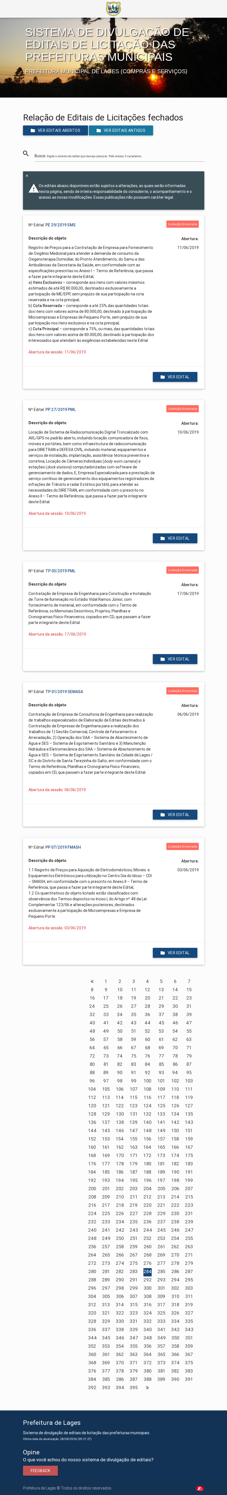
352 (92, 1346)
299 (134, 1288)
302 (175, 1288)
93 (161, 1072)
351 (189, 1338)
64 (92, 1048)
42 (120, 1023)
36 (147, 1014)
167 (189, 1147)
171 (134, 1155)
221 (161, 1205)
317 (161, 1305)
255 (189, 1238)
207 (189, 1188)
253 (161, 1238)
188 (147, 1172)
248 (92, 1238)
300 (147, 1288)
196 (147, 1180)
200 (92, 1188)
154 (120, 1139)
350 (175, 1338)
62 (175, 1039)
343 (189, 1329)
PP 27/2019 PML (60, 409)
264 (92, 1255)
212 (147, 1197)
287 (189, 1271)
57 (106, 1039)
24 (92, 1006)
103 (189, 1081)
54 (175, 1031)
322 (120, 1313)
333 (161, 1321)
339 (134, 1329)
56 (92, 1039)
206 (175, 1188)
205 (161, 1188)
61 (161, 1039)
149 (161, 1130)
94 (175, 1072)
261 (161, 1247)
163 (134, 1147)
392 (92, 1387)
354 (120, 1346)
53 (161, 1031)
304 (92, 1296)
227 (134, 1213)
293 (161, 1280)
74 (120, 1056)
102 (175, 1081)
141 (161, 1122)
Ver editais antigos (124, 130)
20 (147, 998)
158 (175, 1139)
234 (120, 1222)
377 (106, 1371)
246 (175, 1230)
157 (161, 1139)
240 (92, 1230)
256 (92, 1247)
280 (92, 1271)
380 (147, 1371)
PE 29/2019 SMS (60, 224)
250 (120, 1238)
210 (120, 1197)
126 (175, 1106)
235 (134, 1222)
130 (120, 1114)
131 (134, 1114)
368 (92, 1363)
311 (189, 1296)
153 (106, 1139)
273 (106, 1263)
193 (106, 1180)
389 (161, 1379)
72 (92, 1056)
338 (120, 1329)
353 (106, 1346)
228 (147, 1213)
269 (161, 1255)
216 (92, 1205)
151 (189, 1130)
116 (147, 1097)
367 (189, 1354)
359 (189, 1346)
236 (147, 1222)
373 (161, 1363)
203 (134, 1188)
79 (189, 1056)
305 (106, 1296)
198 (175, 1180)
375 (189, 1363)
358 (175, 1346)
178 (120, 1164)
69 (161, 1048)
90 (119, 1072)
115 (133, 1097)
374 (175, 1363)
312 (92, 1305)
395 (134, 1387)
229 (161, 1213)
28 (147, 1006)
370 (120, 1363)
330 (120, 1321)
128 (92, 1114)
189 (161, 1172)
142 (175, 1122)
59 (133, 1039)
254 (175, 1238)
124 (147, 1106)
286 (175, 1271)
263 (189, 1247)
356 (147, 1346)
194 (120, 1180)
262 (175, 1247)
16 (92, 998)
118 (175, 1097)
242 (120, 1230)
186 (119, 1172)
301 (161, 1288)
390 (175, 1379)
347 (134, 1338)
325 (161, 1313)
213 (161, 1197)
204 (147, 1188)
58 (119, 1039)
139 (134, 1122)
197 (161, 1180)
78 (175, 1056)
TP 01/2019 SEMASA (64, 691)
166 (175, 1147)
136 (92, 1122)
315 (134, 1305)
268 (147, 1255)
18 (119, 998)
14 (175, 990)
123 (134, 1106)
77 (161, 1056)
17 (106, 998)
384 (92, 1379)
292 (147, 1280)
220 (147, 1205)
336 (92, 1329)
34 (120, 1014)
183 (189, 1164)
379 (134, 1371)
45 (161, 1023)
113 (106, 1097)
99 (133, 1081)
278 (175, 1263)
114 (120, 1097)
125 (161, 1106)
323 (134, 1313)
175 (189, 1155)
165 (161, 1147)
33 (106, 1014)
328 (92, 1321)
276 (147, 1263)
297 (106, 1288)
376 (92, 1371)
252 (147, 1238)
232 (92, 1222)
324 (147, 1313)
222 (175, 1205)
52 (147, 1031)
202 (120, 1188)
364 (147, 1354)
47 (189, 1023)
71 (189, 1048)
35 (133, 1014)
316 (147, 1305)
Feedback (40, 1470)
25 (106, 1006)
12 (147, 990)
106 (119, 1089)
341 (161, 1329)
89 (106, 1072)
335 (189, 1321)
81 (106, 1064)
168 (92, 1155)
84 (147, 1064)
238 (175, 1222)
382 (175, 1371)
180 (147, 1164)
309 (161, 1296)
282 (120, 1271)
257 (106, 1247)
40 (92, 1023)
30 (175, 1006)
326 (175, 1313)
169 (106, 1155)
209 (106, 1197)
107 (134, 1089)
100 (147, 1081)
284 (147, 1271)
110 (175, 1089)
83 (133, 1064)
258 (120, 1247)
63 (189, 1039)
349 (161, 1338)
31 (189, 1006)
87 (189, 1064)
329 (106, 1321)
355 (134, 1346)
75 (133, 1056)
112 (92, 1097)
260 (147, 1247)
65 (106, 1048)
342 (175, 1329)
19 (133, 998)
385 (106, 1379)
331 (134, 1321)
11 (133, 990)
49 (106, 1031)
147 (134, 1130)
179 (134, 1164)
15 (189, 990)
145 (106, 1130)
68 (147, 1048)
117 (161, 1097)
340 (147, 1329)
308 (147, 1296)
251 (134, 1238)
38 (175, 1014)
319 (189, 1305)
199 (189, 1180)
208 (92, 1197)
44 (148, 1023)
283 (134, 1271)
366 (175, 1354)
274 (120, 1263)
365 (161, 1354)
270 (175, 1255)
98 (119, 1081)
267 (134, 1255)
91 (133, 1072)
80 (92, 1064)
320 (92, 1313)
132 (147, 1114)
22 (175, 998)
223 (189, 1205)
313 (106, 1305)
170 (120, 1155)
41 (106, 1023)
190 (175, 1172)
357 (161, 1346)
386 (120, 1379)
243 (134, 1230)
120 (92, 1106)
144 (92, 1130)
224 (92, 1213)
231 (189, 1213)
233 (106, 1222)
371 (134, 1363)
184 (92, 1172)
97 (106, 1081)
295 (189, 1280)
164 (147, 1147)
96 (92, 1081)
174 (175, 1155)
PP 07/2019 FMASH (63, 847)
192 (92, 1180)
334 (175, 1321)
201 (106, 1188)
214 (175, 1197)
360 (92, 1354)
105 (106, 1089)
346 (120, 1338)
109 (161, 1089)
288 (92, 1280)
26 (119, 1006)
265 (106, 1255)
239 (189, 1222)
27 (133, 1006)
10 (119, 990)
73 (106, 1056)
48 (92, 1031)
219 (134, 1205)
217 (106, 1205)
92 (147, 1072)
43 (133, 1023)
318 (175, 1305)
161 (106, 1147)
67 (133, 1048)
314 (120, 1305)
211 (134, 1197)
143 (189, 1122)
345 (106, 1338)
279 (189, 1263)
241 (106, 1230)
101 (161, 1081)
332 (147, 1321)
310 (175, 1296)
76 (147, 1056)
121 (106, 1106)
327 (189, 1313)
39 (189, 1014)
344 (92, 1338)
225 (106, 1213)
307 (134, 1296)
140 (147, 1122)
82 (119, 1064)
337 (106, 1329)
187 (134, 1172)
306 (120, 1296)
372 (147, 1363)
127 (189, 1106)
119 (189, 1097)
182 (175, 1164)
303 (189, 1288)
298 (120, 1288)
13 (161, 990)
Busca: (88, 155)
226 (120, 1213)
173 (161, 1155)
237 (161, 1222)
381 (161, 1371)
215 (189, 1197)
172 (147, 1155)
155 (133, 1139)
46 (175, 1023)
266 (120, 1255)
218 (120, 1205)
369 (106, 1363)
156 (147, 1139)
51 (133, 1031)
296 (92, 1288)
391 (189, 1379)
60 (147, 1039)
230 (175, 1213)
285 (161, 1271)
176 (92, 1164)
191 (189, 1172)
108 (147, 1089)
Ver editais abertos (59, 130)
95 (189, 1072)
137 (106, 1122)
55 (189, 1031)
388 (147, 1379)
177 (106, 1164)
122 (120, 1106)
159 (189, 1139)
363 (134, 1354)
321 (106, 1313)
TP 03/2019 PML (60, 570)
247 (189, 1230)
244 (147, 1230)
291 (134, 1280)
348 (147, 1338)
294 (175, 1280)
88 (92, 1072)
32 (92, 1014)
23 (189, 998)
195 (134, 1180)
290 (120, 1280)
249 (106, 1238)
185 (106, 1172)
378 (120, 1371)
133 (161, 1114)
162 (120, 1147)
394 (120, 1387)
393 (106, 1387)
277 (161, 1263)
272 (92, 1263)
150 (175, 1130)
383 (189, 1371)
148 (147, 1130)
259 (134, 1247)
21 (161, 998)
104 (92, 1089)
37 (161, 1014)
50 (119, 1031)
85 (161, 1064)
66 (119, 1048)
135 (189, 1114)
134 (175, 1114)
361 (106, 1354)
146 (120, 1130)
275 (134, 1263)
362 (120, 1354)
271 (189, 1255)
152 (92, 1139)
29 (161, 1006)
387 (134, 1379)
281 (106, 1271)
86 (175, 1064)
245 (161, 1230)
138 (120, 1122)
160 (92, 1147)
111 (189, 1089)
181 (161, 1164)
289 (106, 1280)
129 (106, 1114)
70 (175, 1048)
